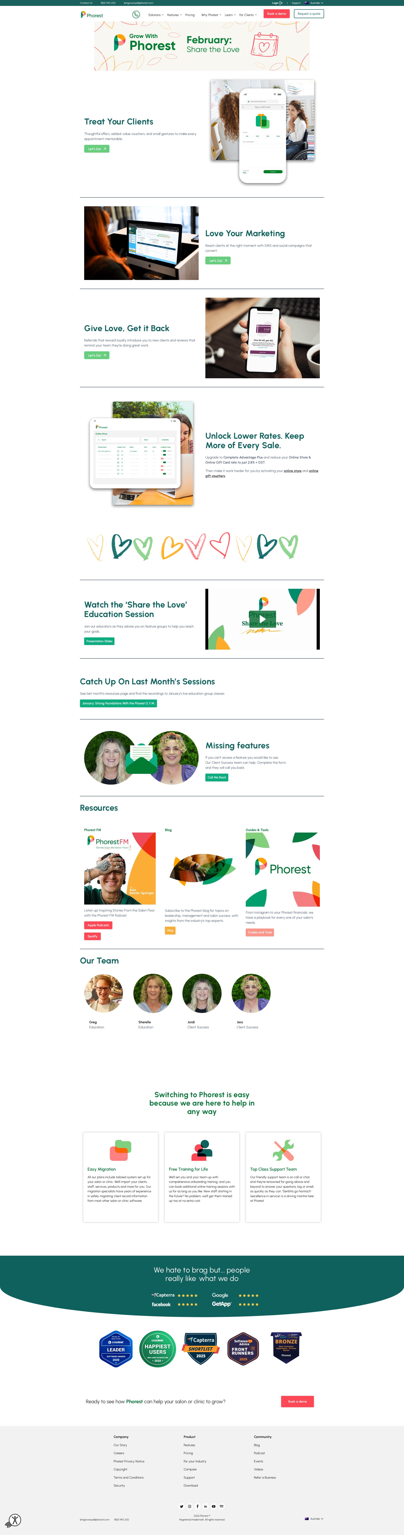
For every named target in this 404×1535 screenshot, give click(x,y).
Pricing (190, 15)
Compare (190, 1469)
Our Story (120, 1445)
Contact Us (86, 2)
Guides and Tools (260, 932)
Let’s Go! (94, 149)
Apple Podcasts (98, 925)
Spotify (92, 936)
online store (293, 471)
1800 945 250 (108, 2)
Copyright (120, 1469)
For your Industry (195, 1461)
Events (258, 1461)
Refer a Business (265, 1477)
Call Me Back (217, 777)
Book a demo (276, 14)
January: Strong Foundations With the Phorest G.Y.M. (118, 703)
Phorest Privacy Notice (129, 1461)
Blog (170, 930)
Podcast (259, 1453)
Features (173, 15)
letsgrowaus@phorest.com (138, 2)
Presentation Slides (99, 641)
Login (275, 2)
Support (296, 2)
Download (191, 1485)
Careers (119, 1453)
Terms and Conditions (129, 1477)
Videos (258, 1469)
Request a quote (309, 14)
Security (119, 1485)
